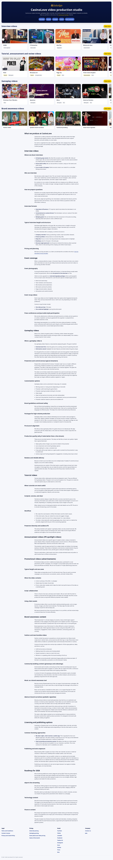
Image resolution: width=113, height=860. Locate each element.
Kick (58, 852)
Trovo (58, 850)
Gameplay (55, 19)
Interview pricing (34, 831)
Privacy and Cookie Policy (8, 835)
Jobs (86, 833)
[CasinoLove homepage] (56, 5)
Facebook (59, 838)
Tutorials (49, 19)
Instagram (60, 842)
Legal (3, 828)
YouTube (59, 831)
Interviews (41, 19)
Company (87, 828)
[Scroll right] (110, 39)
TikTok (59, 833)
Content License (6, 833)
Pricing (31, 828)
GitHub (59, 847)
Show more (107, 26)
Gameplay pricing (34, 833)
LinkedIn (59, 835)
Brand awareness (70, 19)
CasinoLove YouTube (63, 15)
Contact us (88, 831)
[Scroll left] (3, 39)
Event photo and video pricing (37, 835)
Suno (58, 845)
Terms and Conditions (7, 831)
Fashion (61, 19)
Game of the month (34, 838)
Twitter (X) (60, 840)
